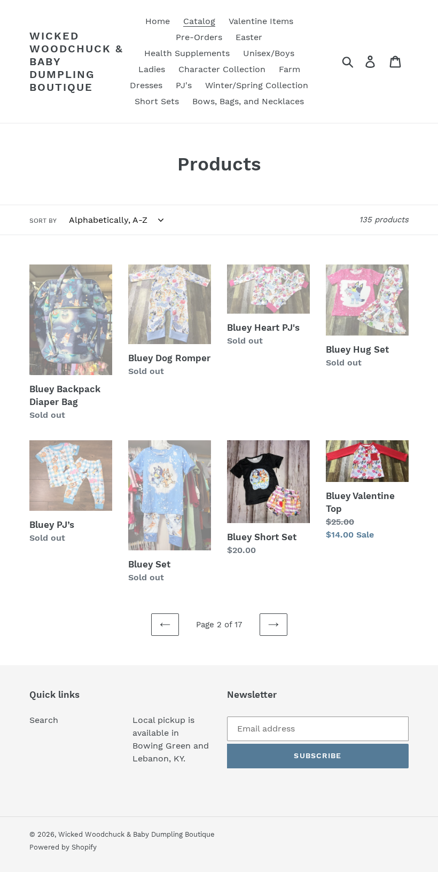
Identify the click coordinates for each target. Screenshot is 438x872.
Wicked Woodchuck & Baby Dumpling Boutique (76, 61)
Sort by (43, 220)
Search (43, 720)
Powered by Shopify (63, 847)
